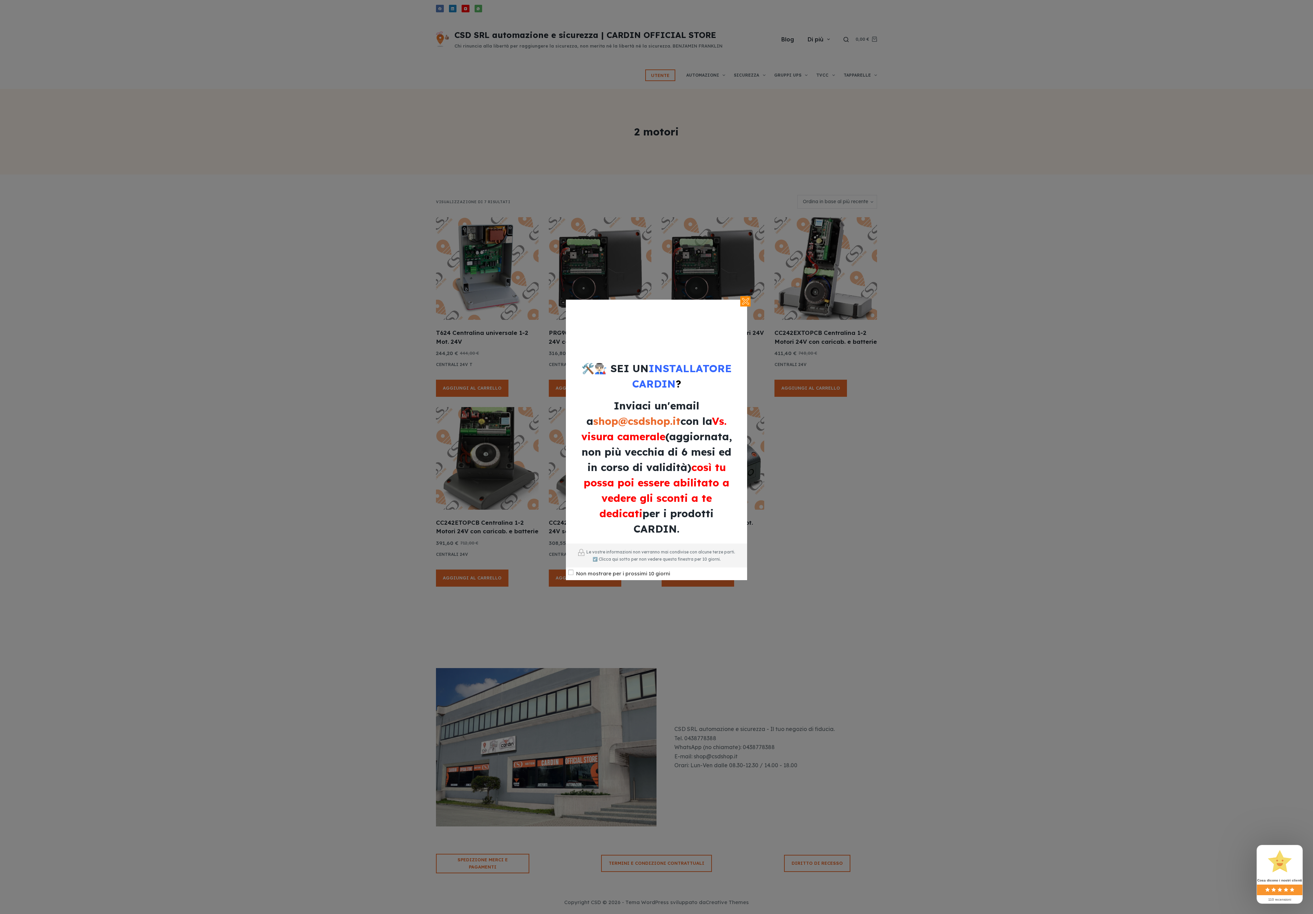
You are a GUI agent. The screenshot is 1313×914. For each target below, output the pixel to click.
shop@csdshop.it (636, 421)
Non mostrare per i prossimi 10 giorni (623, 573)
